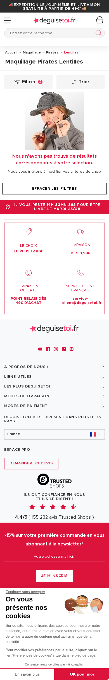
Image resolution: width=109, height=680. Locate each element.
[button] (54, 434)
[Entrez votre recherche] (97, 34)
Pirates (51, 52)
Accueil (11, 52)
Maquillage (31, 52)
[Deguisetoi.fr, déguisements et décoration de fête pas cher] (54, 20)
